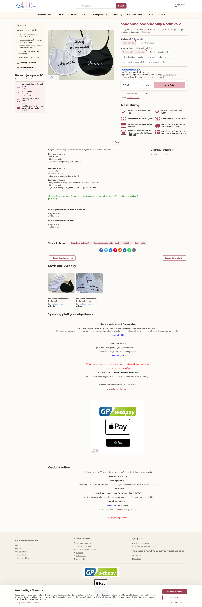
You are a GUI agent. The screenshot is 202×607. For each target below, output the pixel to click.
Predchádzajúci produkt (63, 258)
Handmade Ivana (133, 98)
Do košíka (169, 85)
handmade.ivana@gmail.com (117, 389)
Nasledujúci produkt (173, 258)
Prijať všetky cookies (174, 592)
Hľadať (121, 6)
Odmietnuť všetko (174, 597)
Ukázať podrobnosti (175, 602)
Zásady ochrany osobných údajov (27, 603)
